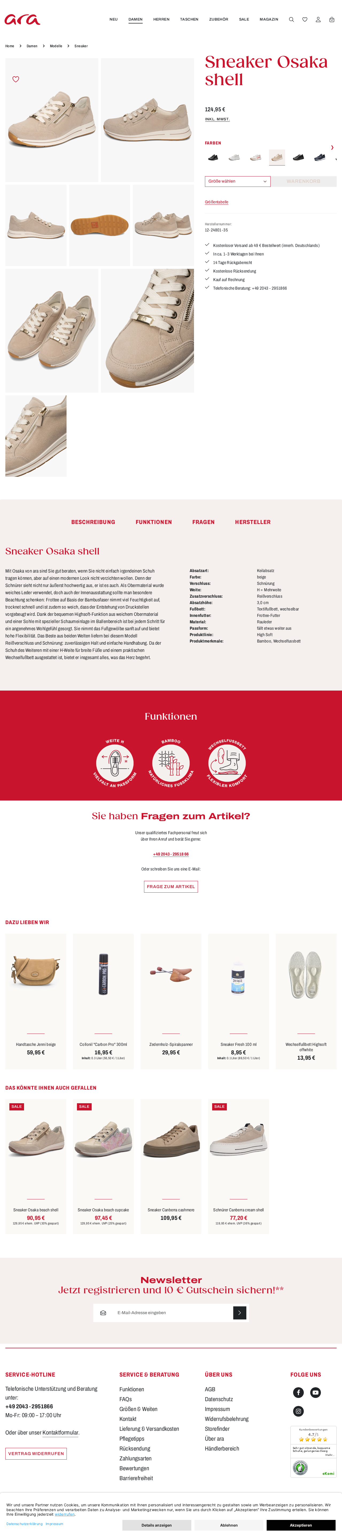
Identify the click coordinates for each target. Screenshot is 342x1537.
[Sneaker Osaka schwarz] (213, 157)
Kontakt (128, 1419)
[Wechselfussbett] (227, 763)
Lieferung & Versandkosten (149, 1429)
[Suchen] (291, 19)
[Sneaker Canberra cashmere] (171, 1139)
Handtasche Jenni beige (36, 1044)
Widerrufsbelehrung (227, 1419)
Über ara (214, 1439)
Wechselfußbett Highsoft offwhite (306, 1047)
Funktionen (131, 1389)
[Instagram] (298, 1411)
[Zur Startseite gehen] (22, 19)
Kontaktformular (60, 1432)
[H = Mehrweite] (115, 763)
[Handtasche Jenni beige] (35, 974)
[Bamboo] (171, 763)
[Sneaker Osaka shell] (51, 120)
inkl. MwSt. (217, 119)
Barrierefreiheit (136, 1478)
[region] (100, 267)
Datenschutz (219, 1399)
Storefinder (217, 1429)
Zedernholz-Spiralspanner (171, 1044)
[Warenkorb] (331, 19)
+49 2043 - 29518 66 (171, 854)
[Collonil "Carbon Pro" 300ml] (103, 974)
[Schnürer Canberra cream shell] (238, 1139)
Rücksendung (134, 1448)
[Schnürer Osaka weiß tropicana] (256, 157)
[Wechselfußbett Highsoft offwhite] (306, 974)
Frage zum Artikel (171, 886)
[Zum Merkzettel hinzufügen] (15, 79)
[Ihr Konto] (318, 19)
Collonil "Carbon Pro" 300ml (103, 1044)
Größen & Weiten (138, 1409)
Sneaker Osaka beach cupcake (103, 1210)
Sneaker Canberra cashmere (171, 1210)
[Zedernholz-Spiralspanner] (171, 974)
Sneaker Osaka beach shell (35, 1210)
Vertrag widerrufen (36, 1453)
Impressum (217, 1409)
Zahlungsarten (135, 1458)
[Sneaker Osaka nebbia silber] (234, 157)
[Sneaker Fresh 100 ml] (238, 974)
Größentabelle (216, 202)
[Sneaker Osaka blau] (320, 157)
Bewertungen (134, 1468)
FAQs (125, 1399)
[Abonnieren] (239, 1312)
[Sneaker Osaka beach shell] (35, 1139)
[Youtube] (315, 1392)
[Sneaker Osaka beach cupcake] (103, 1139)
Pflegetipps (131, 1439)
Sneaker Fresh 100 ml (239, 1044)
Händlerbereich (222, 1448)
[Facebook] (298, 1392)
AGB (210, 1389)
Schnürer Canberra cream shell (238, 1210)
